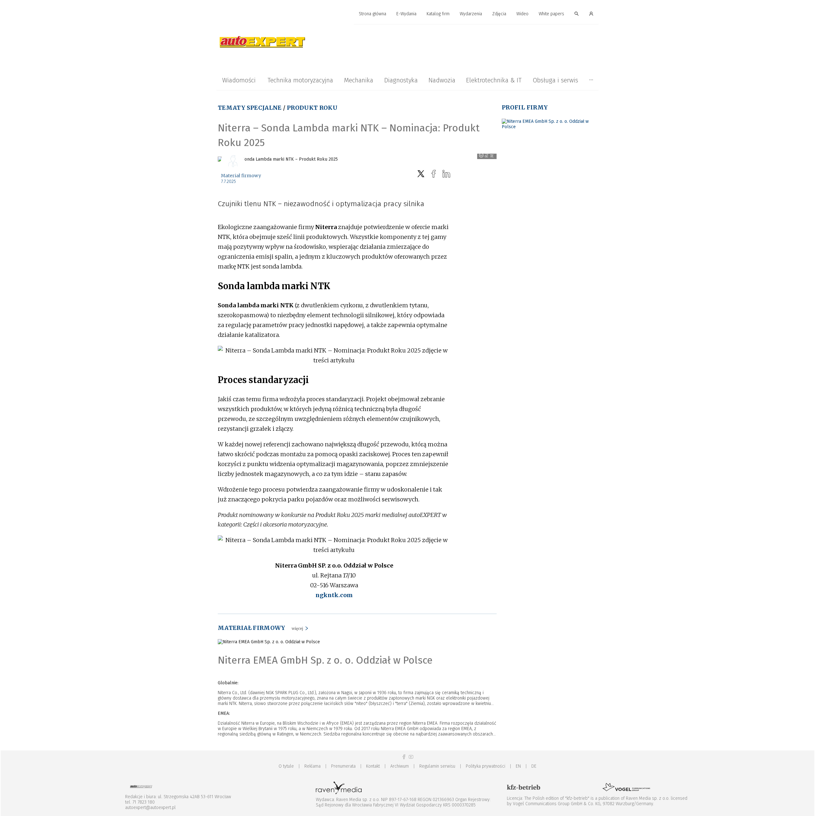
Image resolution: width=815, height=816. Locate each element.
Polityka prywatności (485, 766)
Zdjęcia (499, 14)
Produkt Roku (312, 107)
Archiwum (399, 766)
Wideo (522, 14)
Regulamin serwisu (437, 766)
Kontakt (373, 766)
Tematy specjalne (250, 107)
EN (518, 766)
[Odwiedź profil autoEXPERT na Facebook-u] (404, 757)
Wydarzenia (471, 14)
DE (533, 766)
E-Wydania (406, 14)
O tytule (286, 766)
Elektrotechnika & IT (493, 80)
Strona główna (372, 14)
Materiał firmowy (241, 175)
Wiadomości (239, 80)
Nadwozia (442, 80)
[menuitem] (372, 14)
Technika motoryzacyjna (300, 80)
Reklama (312, 766)
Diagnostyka (401, 80)
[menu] (407, 14)
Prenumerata (343, 766)
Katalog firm (438, 14)
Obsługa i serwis (555, 80)
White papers (551, 14)
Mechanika (358, 80)
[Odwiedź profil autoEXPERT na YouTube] (411, 757)
